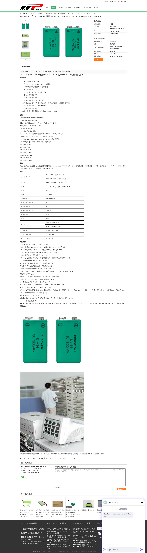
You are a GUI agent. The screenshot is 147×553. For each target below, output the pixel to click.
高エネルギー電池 (30, 458)
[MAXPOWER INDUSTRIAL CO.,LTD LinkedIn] (99, 534)
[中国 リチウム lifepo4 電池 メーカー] (32, 7)
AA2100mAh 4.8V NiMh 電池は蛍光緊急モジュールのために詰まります (58, 513)
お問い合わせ (86, 7)
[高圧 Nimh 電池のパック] (88, 503)
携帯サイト (101, 540)
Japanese (123, 1)
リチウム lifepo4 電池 (29, 523)
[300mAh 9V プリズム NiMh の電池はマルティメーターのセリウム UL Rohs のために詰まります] (62, 41)
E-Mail (100, 537)
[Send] (141, 549)
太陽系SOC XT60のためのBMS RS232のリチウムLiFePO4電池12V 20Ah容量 (32, 529)
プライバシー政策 (36, 551)
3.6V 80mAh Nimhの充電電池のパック (72, 511)
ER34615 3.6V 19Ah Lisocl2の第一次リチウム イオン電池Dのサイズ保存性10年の (58, 546)
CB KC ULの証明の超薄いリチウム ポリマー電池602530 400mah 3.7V (84, 541)
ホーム (48, 7)
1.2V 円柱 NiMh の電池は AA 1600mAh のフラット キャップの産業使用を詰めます (42, 513)
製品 (53, 7)
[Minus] (141, 502)
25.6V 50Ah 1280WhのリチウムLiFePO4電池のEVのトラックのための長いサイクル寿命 (32, 537)
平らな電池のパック (44, 458)
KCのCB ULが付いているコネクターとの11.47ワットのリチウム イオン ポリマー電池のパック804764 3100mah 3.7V (84, 530)
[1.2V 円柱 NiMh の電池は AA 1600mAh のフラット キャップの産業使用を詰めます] (42, 503)
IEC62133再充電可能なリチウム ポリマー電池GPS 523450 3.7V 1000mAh (84, 545)
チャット (97, 7)
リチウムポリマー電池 (81, 523)
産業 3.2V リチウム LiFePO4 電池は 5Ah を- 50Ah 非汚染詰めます (31, 533)
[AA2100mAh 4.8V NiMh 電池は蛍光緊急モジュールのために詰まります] (57, 503)
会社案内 (69, 7)
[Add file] (104, 549)
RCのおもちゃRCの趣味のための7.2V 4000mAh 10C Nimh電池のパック (27, 513)
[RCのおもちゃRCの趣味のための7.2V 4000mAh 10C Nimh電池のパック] (27, 503)
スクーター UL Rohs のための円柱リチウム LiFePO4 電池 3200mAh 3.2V (32, 542)
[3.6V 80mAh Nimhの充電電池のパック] (73, 503)
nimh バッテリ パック (37, 13)
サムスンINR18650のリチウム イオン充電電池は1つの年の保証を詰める (58, 536)
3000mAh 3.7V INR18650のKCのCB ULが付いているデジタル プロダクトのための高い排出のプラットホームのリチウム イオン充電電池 (58, 530)
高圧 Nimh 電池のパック (87, 511)
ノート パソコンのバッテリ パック (65, 458)
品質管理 (77, 7)
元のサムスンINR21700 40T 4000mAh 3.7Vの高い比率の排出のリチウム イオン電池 (58, 541)
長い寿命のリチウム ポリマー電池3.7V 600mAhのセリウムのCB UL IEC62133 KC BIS (84, 537)
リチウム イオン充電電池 (56, 523)
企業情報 (61, 7)
